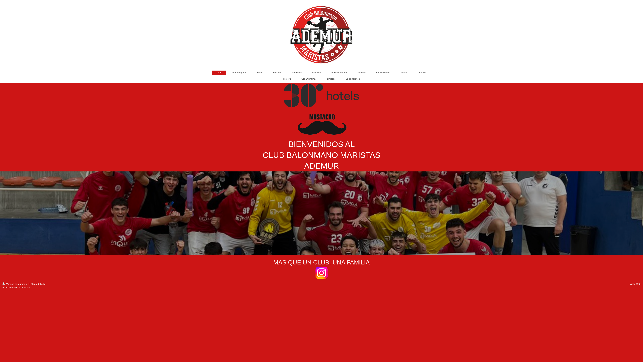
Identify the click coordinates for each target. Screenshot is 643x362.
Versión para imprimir (17, 284)
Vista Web (635, 284)
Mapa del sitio (38, 284)
